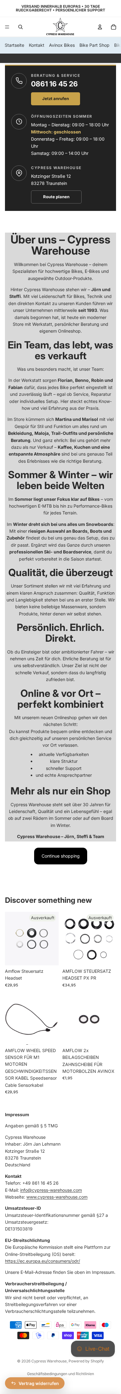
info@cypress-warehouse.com (51, 1190)
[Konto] (100, 27)
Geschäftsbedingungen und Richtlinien (60, 1373)
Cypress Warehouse (49, 1361)
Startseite (14, 45)
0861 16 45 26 (54, 84)
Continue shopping (61, 856)
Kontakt (36, 45)
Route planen (56, 196)
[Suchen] (20, 27)
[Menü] (7, 27)
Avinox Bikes (62, 45)
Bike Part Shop (94, 45)
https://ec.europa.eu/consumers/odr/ (42, 1261)
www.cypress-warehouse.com (56, 1197)
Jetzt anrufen (55, 98)
